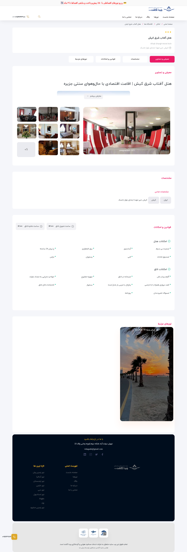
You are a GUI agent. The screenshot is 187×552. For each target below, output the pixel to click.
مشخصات (135, 59)
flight (41, 499)
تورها (156, 17)
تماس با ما (126, 17)
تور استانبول (38, 494)
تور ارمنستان (38, 481)
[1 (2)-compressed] (69, 131)
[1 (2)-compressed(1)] (26, 114)
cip (43, 503)
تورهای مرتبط (81, 59)
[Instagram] (90, 454)
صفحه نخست (168, 17)
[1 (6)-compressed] (48, 147)
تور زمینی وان (38, 472)
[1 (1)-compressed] (48, 114)
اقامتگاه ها (148, 24)
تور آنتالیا (40, 477)
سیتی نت (82, 548)
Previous (166, 131)
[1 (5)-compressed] (69, 147)
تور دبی (41, 490)
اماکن (158, 24)
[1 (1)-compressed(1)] (69, 114)
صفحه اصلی (168, 24)
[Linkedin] (84, 454)
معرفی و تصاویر (162, 59)
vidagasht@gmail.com (93, 449)
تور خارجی (40, 485)
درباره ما (138, 17)
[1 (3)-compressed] (48, 131)
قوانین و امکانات (108, 59)
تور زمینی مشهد (37, 507)
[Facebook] (102, 454)
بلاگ (148, 17)
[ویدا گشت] (161, 9)
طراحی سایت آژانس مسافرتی (98, 548)
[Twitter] (96, 454)
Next (87, 131)
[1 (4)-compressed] (26, 131)
